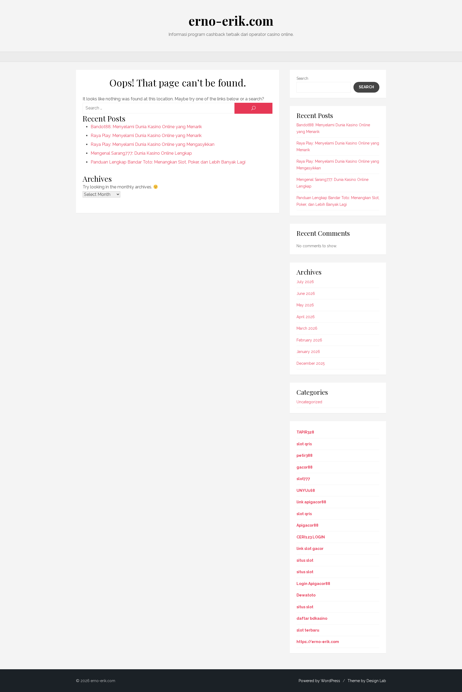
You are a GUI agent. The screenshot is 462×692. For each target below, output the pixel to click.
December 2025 (311, 363)
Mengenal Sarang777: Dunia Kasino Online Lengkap (141, 153)
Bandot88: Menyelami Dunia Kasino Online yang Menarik (146, 126)
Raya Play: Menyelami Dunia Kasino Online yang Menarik (146, 135)
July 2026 (305, 282)
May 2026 (305, 305)
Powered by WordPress (319, 681)
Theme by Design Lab (367, 681)
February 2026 (309, 340)
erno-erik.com (231, 20)
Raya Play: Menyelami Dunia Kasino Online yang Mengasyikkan (152, 144)
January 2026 (308, 351)
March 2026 (307, 328)
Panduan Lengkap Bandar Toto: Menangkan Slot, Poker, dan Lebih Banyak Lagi (168, 162)
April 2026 (306, 317)
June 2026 (306, 293)
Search (302, 78)
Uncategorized (309, 402)
